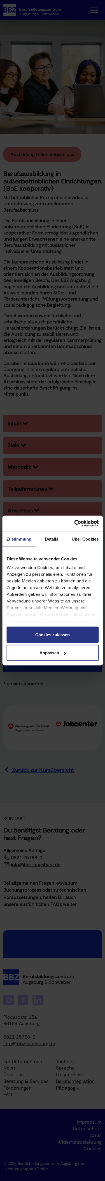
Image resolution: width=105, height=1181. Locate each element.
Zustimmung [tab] (18, 538)
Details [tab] (52, 538)
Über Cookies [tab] (85, 538)
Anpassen (49, 652)
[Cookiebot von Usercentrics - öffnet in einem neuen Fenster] (75, 523)
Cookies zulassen (52, 634)
